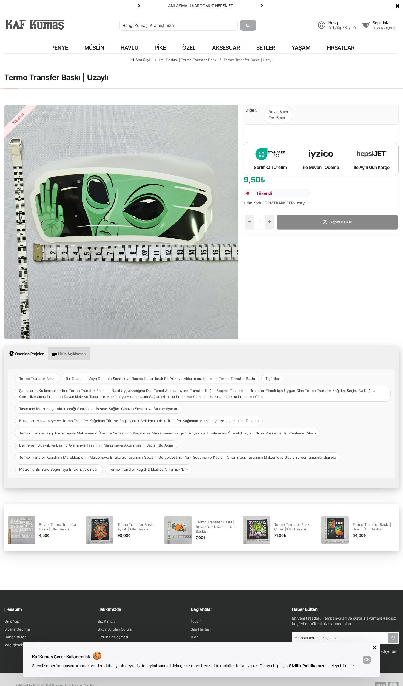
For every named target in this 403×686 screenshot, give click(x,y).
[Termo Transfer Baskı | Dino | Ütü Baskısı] (335, 530)
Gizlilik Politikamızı (306, 665)
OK (367, 659)
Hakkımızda (109, 609)
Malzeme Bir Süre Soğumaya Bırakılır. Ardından (59, 469)
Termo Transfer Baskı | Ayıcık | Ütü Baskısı (136, 526)
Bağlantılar (201, 609)
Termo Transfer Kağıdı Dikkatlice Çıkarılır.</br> (148, 469)
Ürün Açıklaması (72, 353)
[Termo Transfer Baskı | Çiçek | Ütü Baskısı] (256, 530)
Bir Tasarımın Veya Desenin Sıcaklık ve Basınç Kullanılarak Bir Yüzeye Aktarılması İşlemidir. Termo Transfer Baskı (160, 378)
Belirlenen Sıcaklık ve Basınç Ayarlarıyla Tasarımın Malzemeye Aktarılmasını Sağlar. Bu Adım (96, 445)
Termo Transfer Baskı (37, 378)
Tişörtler (272, 378)
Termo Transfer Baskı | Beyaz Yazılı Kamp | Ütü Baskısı (216, 526)
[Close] (397, 5)
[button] (139, 5)
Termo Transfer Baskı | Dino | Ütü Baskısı (372, 526)
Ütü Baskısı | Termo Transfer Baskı (188, 60)
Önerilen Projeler (29, 353)
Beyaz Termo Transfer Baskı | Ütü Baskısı (57, 526)
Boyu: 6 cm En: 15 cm (278, 114)
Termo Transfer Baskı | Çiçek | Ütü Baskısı (293, 526)
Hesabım (13, 609)
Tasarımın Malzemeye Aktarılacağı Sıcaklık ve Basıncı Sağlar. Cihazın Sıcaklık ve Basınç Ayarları (98, 408)
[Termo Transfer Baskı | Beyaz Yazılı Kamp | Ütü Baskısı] (178, 530)
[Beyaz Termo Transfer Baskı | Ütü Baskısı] (21, 530)
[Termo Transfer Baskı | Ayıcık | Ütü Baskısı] (99, 530)
